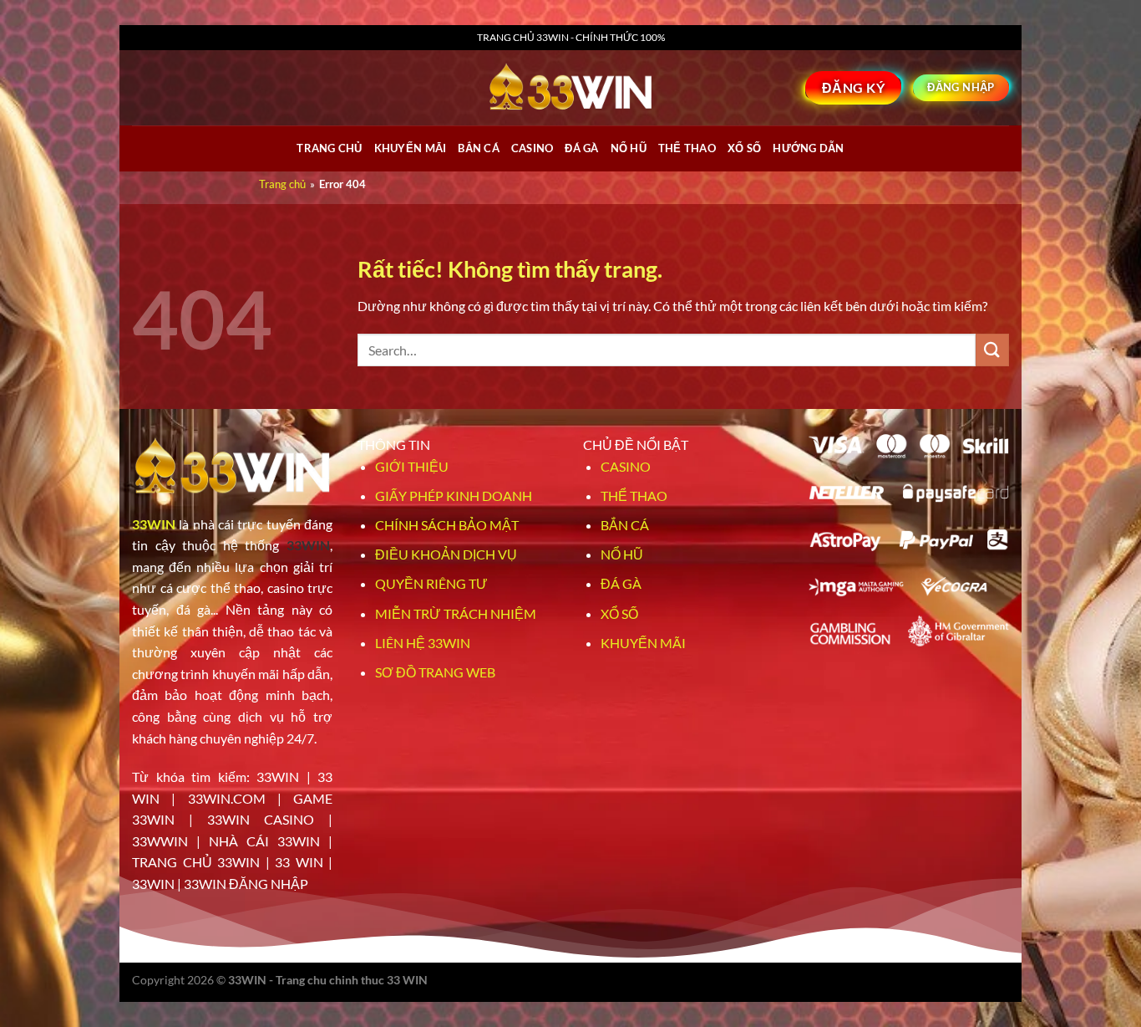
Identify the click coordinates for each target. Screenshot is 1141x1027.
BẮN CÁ (479, 148)
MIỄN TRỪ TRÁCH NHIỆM (455, 613)
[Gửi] (992, 350)
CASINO (532, 148)
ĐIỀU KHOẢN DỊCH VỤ (446, 554)
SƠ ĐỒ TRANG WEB (435, 672)
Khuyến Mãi (410, 148)
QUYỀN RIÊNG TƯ (431, 583)
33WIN (153, 524)
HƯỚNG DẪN (808, 148)
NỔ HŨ (629, 148)
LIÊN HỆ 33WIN (422, 643)
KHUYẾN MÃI (643, 643)
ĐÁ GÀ (581, 148)
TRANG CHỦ (329, 148)
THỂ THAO (687, 148)
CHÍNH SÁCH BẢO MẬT (447, 525)
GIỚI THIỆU (412, 466)
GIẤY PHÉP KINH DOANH (453, 495)
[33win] (570, 87)
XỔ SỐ (744, 148)
